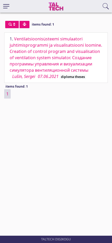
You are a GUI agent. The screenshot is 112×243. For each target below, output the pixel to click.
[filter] (12, 24)
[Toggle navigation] (6, 6)
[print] (24, 24)
